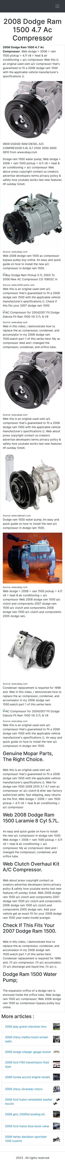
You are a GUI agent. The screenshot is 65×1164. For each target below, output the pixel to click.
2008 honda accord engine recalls (27, 1077)
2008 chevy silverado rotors (23, 1089)
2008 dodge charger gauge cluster (28, 1052)
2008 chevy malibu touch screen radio (26, 1039)
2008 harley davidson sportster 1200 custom (26, 1139)
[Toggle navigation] (57, 6)
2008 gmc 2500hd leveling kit (25, 1114)
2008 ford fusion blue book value (27, 1126)
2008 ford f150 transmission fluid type (27, 1064)
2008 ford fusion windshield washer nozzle (28, 1101)
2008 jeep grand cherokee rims (25, 1026)
